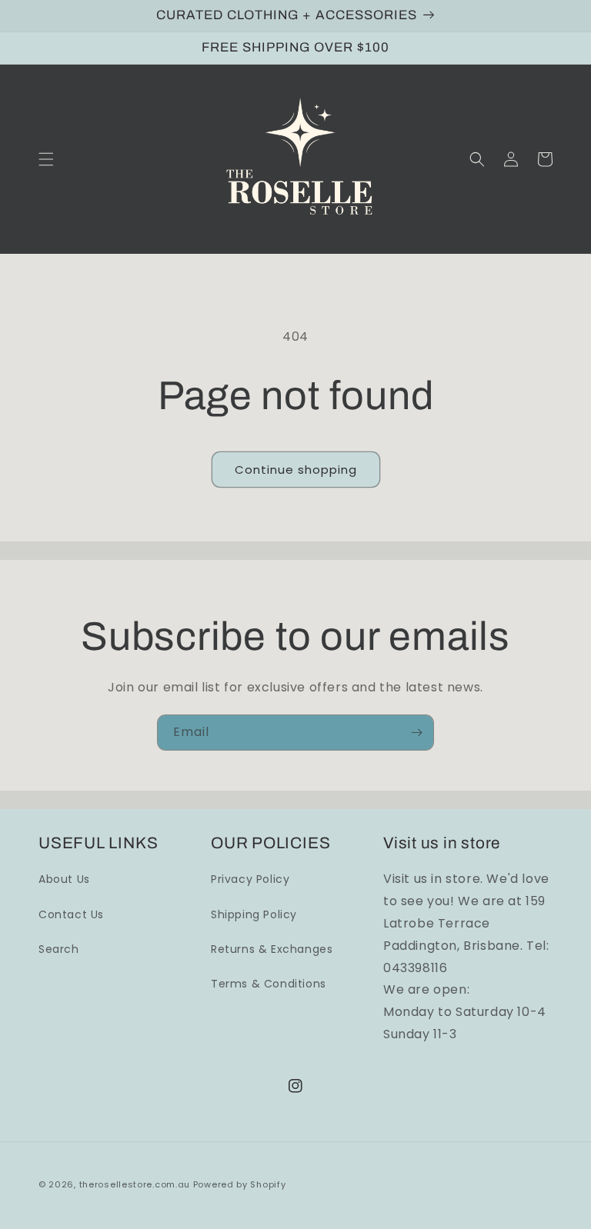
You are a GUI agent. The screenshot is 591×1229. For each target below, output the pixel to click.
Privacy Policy (250, 879)
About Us (64, 879)
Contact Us (71, 914)
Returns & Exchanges (271, 949)
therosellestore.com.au (134, 1184)
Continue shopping (296, 469)
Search (58, 949)
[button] (46, 159)
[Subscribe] (416, 732)
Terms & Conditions (268, 983)
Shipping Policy (254, 914)
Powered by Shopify (239, 1184)
